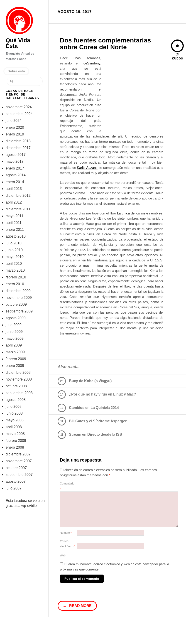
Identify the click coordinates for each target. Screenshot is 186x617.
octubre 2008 (16, 386)
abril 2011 (14, 223)
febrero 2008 (16, 440)
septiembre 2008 (19, 393)
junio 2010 (14, 250)
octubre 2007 (16, 468)
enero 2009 (15, 366)
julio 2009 (14, 325)
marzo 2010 (15, 270)
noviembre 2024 (19, 107)
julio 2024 (14, 121)
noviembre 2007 (19, 461)
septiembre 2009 (19, 311)
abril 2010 (14, 263)
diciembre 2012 (18, 195)
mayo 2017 (15, 161)
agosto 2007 (16, 481)
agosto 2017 (16, 155)
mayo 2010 (15, 257)
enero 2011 (15, 229)
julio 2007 (14, 488)
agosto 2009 (16, 318)
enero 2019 (15, 134)
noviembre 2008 (19, 379)
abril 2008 (14, 427)
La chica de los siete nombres (139, 213)
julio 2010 (14, 243)
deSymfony (91, 63)
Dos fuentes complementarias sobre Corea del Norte (105, 44)
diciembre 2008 (18, 372)
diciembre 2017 (18, 148)
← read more (77, 606)
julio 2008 (14, 406)
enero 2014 (15, 182)
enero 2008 (15, 447)
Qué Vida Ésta (19, 20)
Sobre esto (16, 71)
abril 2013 (14, 189)
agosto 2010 (16, 236)
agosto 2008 (16, 400)
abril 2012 (14, 202)
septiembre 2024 (19, 114)
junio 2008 (14, 413)
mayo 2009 (15, 338)
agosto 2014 (16, 175)
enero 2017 (15, 168)
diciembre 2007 (18, 454)
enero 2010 (15, 284)
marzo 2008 (15, 434)
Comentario (67, 486)
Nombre (66, 532)
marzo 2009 (15, 352)
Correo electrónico (67, 544)
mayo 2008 (15, 420)
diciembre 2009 (18, 291)
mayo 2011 (14, 216)
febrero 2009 (16, 359)
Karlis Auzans (87, 168)
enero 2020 (15, 127)
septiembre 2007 (19, 475)
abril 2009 (14, 345)
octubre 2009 (16, 304)
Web (63, 555)
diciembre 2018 (18, 141)
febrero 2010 (16, 277)
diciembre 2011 (18, 209)
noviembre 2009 (19, 298)
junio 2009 (14, 332)
